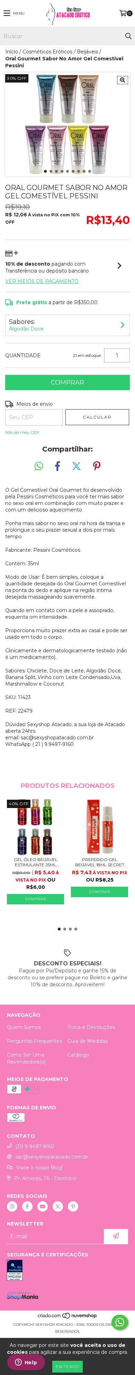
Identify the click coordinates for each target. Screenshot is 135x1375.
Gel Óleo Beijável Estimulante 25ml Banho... (35, 862)
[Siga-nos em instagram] (12, 1206)
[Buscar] (128, 36)
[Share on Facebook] (57, 466)
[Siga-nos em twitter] (58, 1206)
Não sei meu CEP (22, 432)
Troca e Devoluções (91, 1027)
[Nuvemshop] (67, 1317)
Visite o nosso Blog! (39, 1168)
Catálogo (78, 1055)
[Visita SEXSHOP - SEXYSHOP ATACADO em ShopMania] (22, 1298)
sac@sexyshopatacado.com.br (51, 1157)
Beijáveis (87, 52)
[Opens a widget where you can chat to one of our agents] (26, 1363)
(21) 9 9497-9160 (34, 1146)
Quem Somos (24, 1027)
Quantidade (22, 355)
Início (11, 52)
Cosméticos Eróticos (47, 52)
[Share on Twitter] (76, 466)
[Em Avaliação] (67, 1271)
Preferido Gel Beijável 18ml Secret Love (99, 862)
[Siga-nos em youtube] (42, 1206)
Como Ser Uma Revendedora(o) (26, 1058)
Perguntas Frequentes (34, 1041)
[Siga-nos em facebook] (27, 1206)
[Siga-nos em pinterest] (73, 1206)
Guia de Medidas (88, 1041)
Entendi (67, 1366)
